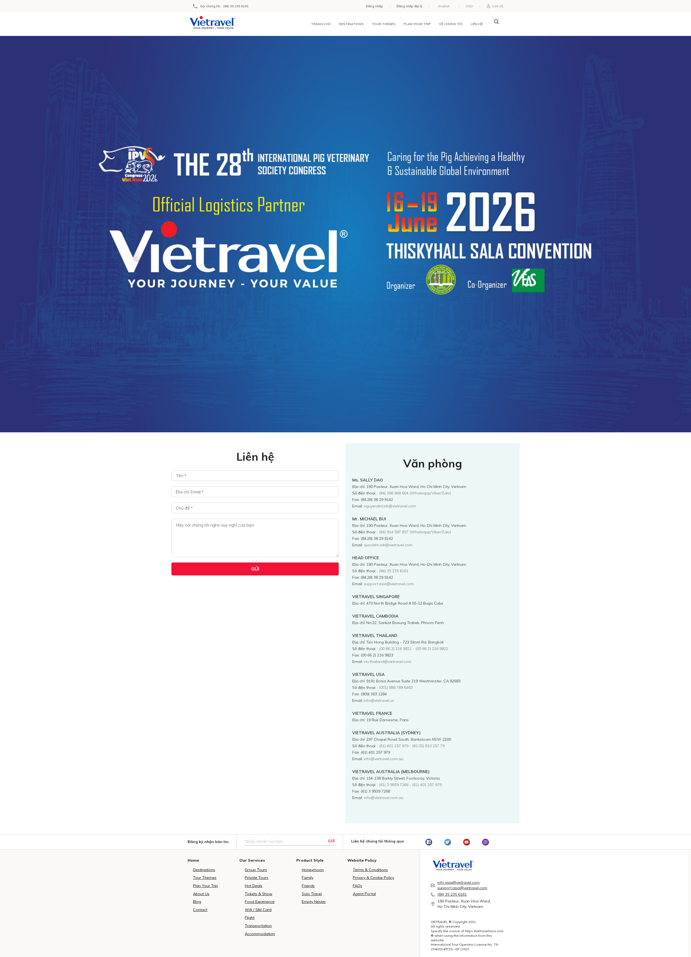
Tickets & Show (258, 893)
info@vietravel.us (379, 700)
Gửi (331, 840)
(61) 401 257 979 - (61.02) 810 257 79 (412, 745)
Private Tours (256, 877)
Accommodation (260, 933)
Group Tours (256, 869)
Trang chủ (321, 24)
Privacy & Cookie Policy (373, 877)
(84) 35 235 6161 (236, 6)
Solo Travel (312, 893)
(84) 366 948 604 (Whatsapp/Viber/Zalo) (415, 493)
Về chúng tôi (450, 24)
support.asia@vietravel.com (389, 583)
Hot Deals (253, 885)
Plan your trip (417, 24)
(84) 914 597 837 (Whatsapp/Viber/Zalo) (415, 532)
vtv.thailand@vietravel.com (387, 661)
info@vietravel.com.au (383, 758)
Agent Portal (364, 893)
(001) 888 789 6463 (396, 687)
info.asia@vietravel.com (458, 882)
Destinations (351, 24)
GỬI (255, 569)
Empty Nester (314, 901)
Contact (200, 909)
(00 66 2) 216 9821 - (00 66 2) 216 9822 (413, 648)
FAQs (357, 885)
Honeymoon (313, 869)
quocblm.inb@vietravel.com (388, 544)
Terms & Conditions (370, 869)
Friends (308, 885)
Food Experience (260, 901)
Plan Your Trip (205, 885)
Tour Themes (383, 24)
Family (307, 877)
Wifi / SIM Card (258, 909)
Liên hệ (476, 24)
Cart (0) (496, 6)
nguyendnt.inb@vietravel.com (390, 506)
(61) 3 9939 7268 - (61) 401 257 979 (410, 784)
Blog (197, 901)
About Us (201, 893)
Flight (250, 917)
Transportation (258, 925)
